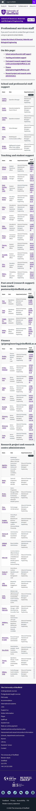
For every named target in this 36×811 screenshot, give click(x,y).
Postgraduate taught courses (10, 694)
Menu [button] (30, 20)
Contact (3, 748)
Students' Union (6, 745)
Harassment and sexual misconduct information (17, 732)
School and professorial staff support (18, 54)
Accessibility (21, 800)
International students (8, 704)
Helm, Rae (4, 558)
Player (3, 716)
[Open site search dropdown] (34, 2)
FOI (28, 800)
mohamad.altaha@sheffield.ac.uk (31, 369)
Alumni (3, 739)
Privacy (12, 800)
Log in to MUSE (11, 2)
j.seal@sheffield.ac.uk (30, 302)
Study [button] (3, 6)
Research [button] (11, 6)
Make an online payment (9, 726)
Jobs (2, 707)
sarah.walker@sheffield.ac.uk (30, 331)
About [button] (32, 6)
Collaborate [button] (22, 6)
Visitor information (7, 713)
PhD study (4, 697)
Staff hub (4, 720)
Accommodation (6, 700)
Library (3, 742)
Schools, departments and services (12, 735)
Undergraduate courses (9, 691)
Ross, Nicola (5, 650)
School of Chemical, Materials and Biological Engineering (13, 20)
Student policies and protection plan (13, 729)
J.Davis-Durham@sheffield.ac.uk (32, 188)
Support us (4, 710)
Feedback (5, 800)
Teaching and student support (16, 58)
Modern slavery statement (11, 804)
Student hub (5, 723)
